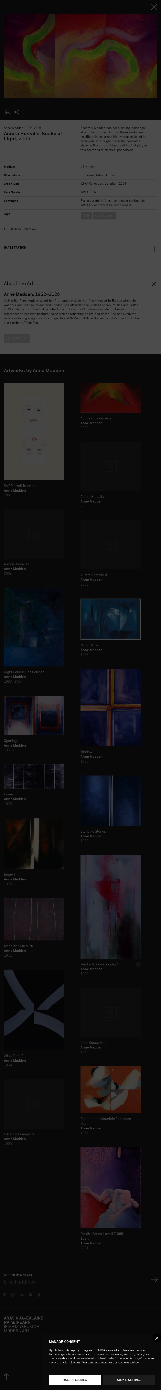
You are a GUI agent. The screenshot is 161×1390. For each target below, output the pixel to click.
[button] (157, 1338)
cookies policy (128, 1362)
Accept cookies (75, 1380)
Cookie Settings (129, 1380)
